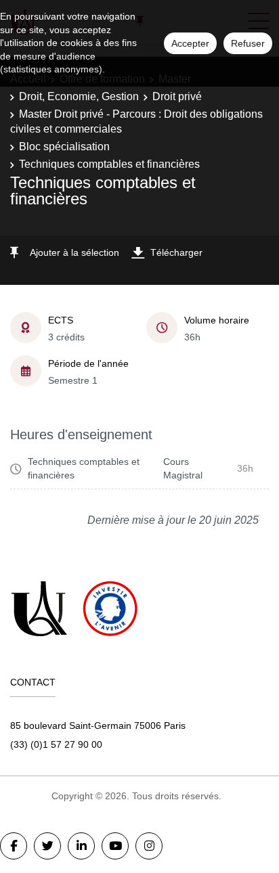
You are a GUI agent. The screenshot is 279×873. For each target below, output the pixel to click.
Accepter (190, 43)
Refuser (248, 43)
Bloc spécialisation (64, 146)
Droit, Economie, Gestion (79, 96)
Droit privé (177, 96)
